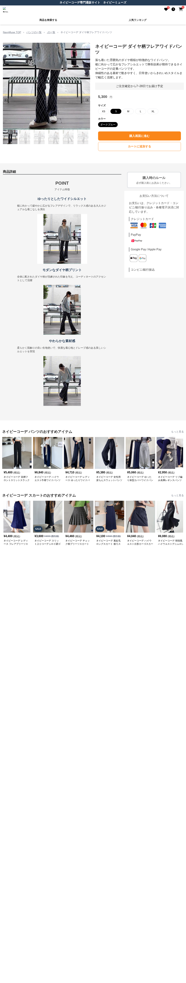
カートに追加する (139, 146)
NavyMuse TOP (12, 32)
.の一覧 (51, 32)
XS (103, 111)
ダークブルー (108, 124)
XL (153, 111)
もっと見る (177, 431)
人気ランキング (138, 19)
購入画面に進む (139, 135)
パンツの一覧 (34, 32)
